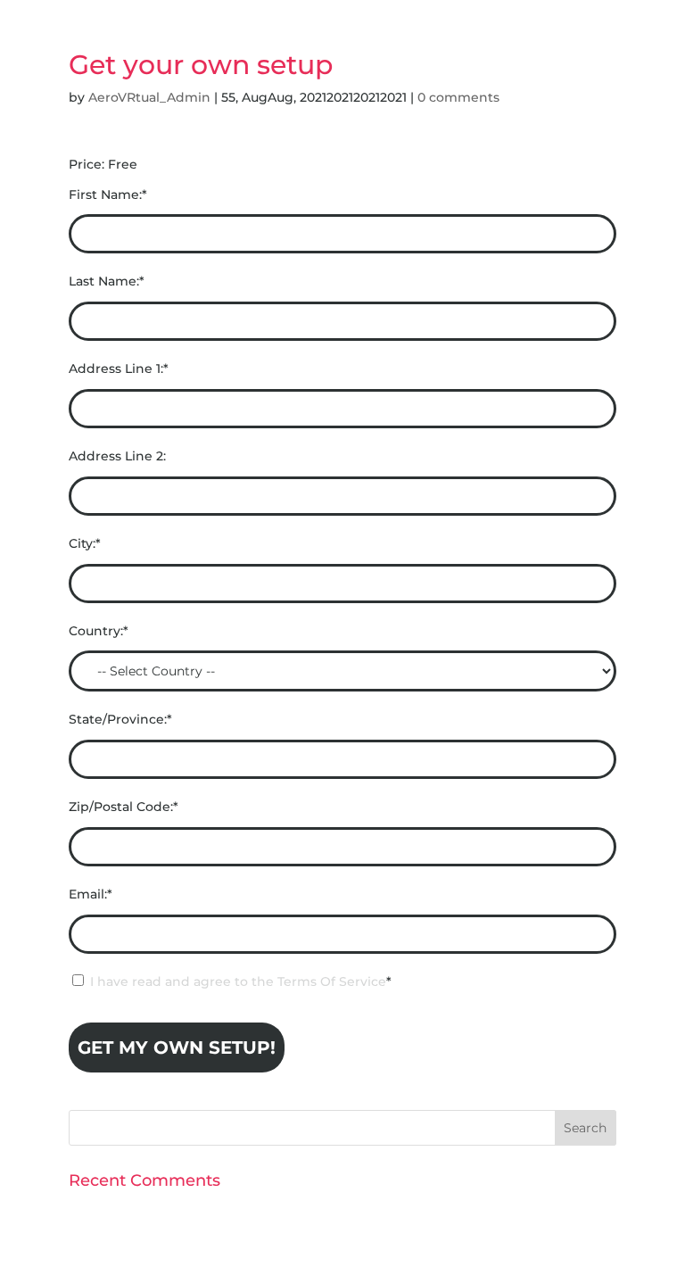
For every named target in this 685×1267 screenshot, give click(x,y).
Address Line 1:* (119, 368)
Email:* (90, 894)
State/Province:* (120, 719)
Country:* (98, 631)
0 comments (458, 97)
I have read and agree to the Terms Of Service (238, 981)
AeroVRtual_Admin (149, 97)
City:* (85, 543)
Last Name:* (106, 281)
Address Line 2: (117, 456)
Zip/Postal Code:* (123, 807)
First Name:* (108, 194)
